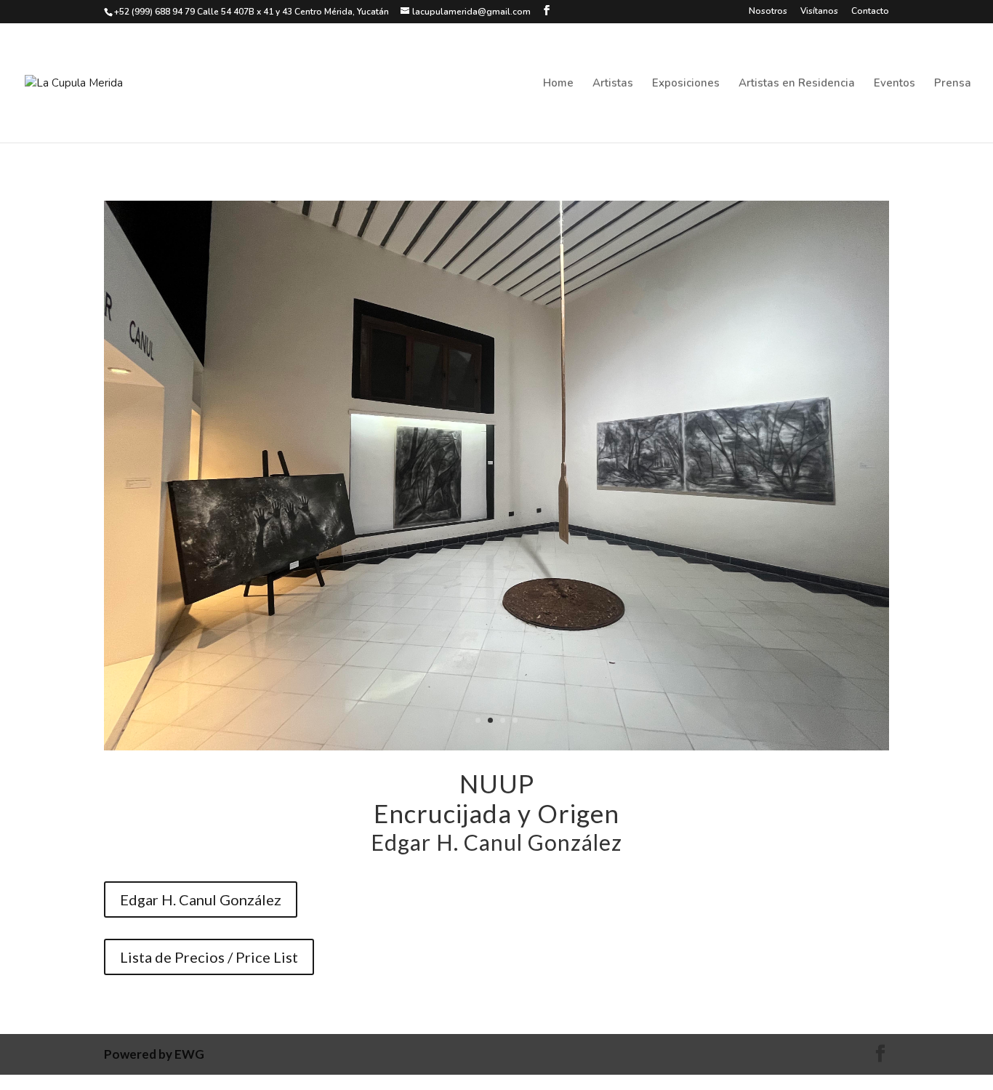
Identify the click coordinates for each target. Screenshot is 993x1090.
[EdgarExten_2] (496, 746)
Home (558, 84)
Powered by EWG (154, 1054)
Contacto (870, 12)
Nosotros (768, 12)
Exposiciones (686, 84)
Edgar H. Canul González (200, 899)
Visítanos (819, 12)
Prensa (952, 84)
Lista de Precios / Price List (209, 957)
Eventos (894, 84)
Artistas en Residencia (797, 84)
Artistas (612, 84)
